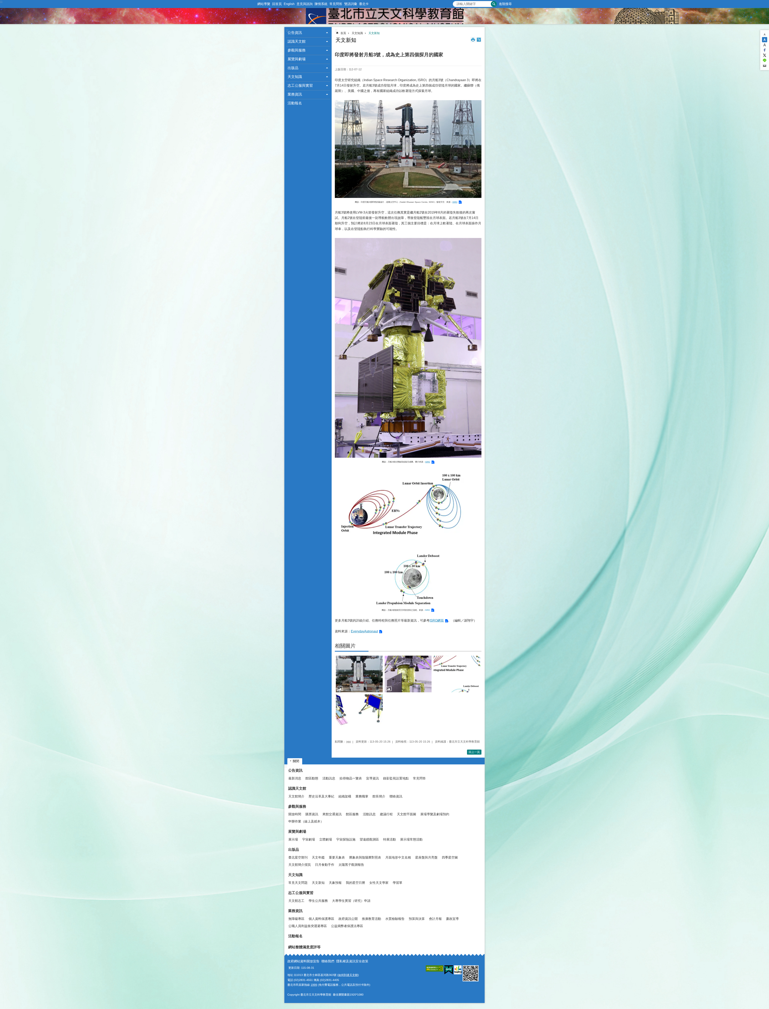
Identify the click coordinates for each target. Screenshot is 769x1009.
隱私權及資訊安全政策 (352, 961)
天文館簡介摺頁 (299, 864)
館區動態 (311, 778)
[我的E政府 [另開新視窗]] (448, 970)
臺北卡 (364, 4)
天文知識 (357, 33)
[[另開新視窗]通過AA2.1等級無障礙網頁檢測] (434, 968)
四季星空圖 (450, 857)
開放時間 (294, 814)
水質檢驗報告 (395, 918)
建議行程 (386, 814)
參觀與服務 (297, 806)
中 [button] (764, 39)
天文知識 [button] (295, 77)
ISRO (454, 202)
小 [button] (764, 34)
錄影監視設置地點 (396, 778)
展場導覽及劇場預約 (434, 814)
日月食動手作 (324, 864)
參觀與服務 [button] (297, 50)
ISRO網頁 (437, 620)
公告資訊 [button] (295, 33)
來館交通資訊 (332, 814)
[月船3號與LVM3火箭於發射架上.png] (359, 674)
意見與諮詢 (305, 4)
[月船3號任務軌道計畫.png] (457, 674)
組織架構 (344, 796)
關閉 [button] (296, 761)
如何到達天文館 (348, 975)
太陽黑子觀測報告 (351, 864)
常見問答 (335, 4)
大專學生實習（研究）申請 (351, 900)
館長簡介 (378, 796)
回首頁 (277, 4)
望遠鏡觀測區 (369, 839)
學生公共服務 (318, 900)
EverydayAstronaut (364, 631)
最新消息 (294, 778)
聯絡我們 (327, 961)
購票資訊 (311, 814)
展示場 (293, 839)
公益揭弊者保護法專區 (347, 926)
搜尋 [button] (494, 4)
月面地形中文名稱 (398, 857)
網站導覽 (263, 4)
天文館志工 (296, 900)
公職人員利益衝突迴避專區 (307, 926)
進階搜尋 (505, 4)
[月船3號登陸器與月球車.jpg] (359, 712)
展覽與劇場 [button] (297, 59)
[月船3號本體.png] (408, 674)
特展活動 (389, 839)
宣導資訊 (372, 778)
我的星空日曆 (355, 882)
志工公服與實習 (300, 893)
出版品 (293, 850)
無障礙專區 (296, 918)
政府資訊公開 (348, 918)
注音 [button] (478, 39)
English (289, 4)
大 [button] (764, 44)
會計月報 (435, 918)
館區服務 (352, 814)
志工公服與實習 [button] (300, 86)
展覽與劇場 (297, 832)
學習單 (397, 882)
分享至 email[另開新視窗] (764, 65)
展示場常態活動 (411, 839)
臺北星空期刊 (298, 857)
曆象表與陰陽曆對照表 (365, 857)
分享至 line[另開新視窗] (764, 60)
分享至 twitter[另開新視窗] (764, 55)
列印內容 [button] (473, 39)
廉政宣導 (452, 918)
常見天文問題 (298, 882)
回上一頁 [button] (474, 752)
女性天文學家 (379, 882)
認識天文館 (297, 788)
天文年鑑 (318, 857)
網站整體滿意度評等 (304, 947)
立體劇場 (325, 839)
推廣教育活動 (371, 918)
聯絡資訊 (396, 796)
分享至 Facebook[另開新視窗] (764, 50)
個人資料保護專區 (321, 918)
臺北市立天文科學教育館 (384, 16)
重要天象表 (337, 857)
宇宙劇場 (308, 839)
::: (1, 1)
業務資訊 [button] (295, 94)
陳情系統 (321, 4)
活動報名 (295, 103)
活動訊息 (328, 778)
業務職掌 (361, 796)
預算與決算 (417, 918)
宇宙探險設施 (345, 839)
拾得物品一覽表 (350, 778)
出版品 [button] (293, 68)
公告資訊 (295, 770)
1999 (314, 984)
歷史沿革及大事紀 (321, 796)
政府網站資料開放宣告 (303, 961)
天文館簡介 (296, 796)
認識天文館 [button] (297, 41)
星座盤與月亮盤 (426, 857)
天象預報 (335, 882)
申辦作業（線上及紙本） (306, 821)
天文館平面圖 (406, 814)
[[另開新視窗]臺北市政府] (458, 969)
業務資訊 (295, 911)
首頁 (343, 33)
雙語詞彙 (350, 4)
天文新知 (374, 33)
